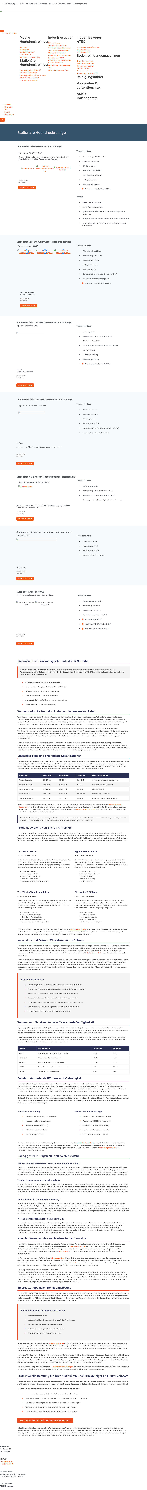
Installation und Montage (95, 953)
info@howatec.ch (7, 1464)
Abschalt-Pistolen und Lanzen (85, 809)
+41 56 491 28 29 (7, 1461)
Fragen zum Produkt (27, 187)
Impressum (4, 1485)
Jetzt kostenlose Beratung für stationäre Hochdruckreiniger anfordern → (45, 1420)
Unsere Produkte (10, 33)
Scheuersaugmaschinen (107, 1148)
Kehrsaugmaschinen (57, 1258)
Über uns (7, 105)
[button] (45, 173)
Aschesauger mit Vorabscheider (68, 1263)
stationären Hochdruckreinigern (63, 1367)
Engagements (9, 114)
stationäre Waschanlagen (78, 929)
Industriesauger (63, 1251)
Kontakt (7, 112)
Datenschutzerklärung (7, 1487)
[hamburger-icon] (2, 31)
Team (6, 109)
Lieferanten (8, 107)
